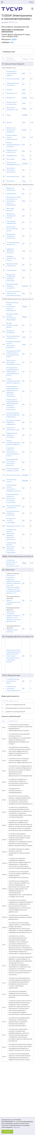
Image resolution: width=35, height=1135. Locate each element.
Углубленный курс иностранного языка (12, 681)
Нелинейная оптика (13, 526)
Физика (9, 122)
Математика (10, 97)
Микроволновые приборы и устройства (12, 286)
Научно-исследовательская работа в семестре (13, 442)
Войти (31, 2)
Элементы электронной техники (11, 258)
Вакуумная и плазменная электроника (10, 236)
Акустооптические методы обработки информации (13, 415)
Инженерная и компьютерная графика (11, 73)
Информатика (11, 193)
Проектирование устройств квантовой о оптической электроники (12, 498)
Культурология (11, 93)
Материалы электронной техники (11, 216)
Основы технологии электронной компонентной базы (13, 293)
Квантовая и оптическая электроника (10, 170)
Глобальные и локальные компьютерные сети (13, 688)
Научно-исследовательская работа (13, 602)
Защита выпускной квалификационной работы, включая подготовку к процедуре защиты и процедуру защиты (13, 656)
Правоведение (11, 155)
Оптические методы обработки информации (13, 422)
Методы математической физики (12, 325)
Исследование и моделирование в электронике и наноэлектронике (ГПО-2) (12, 371)
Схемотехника (11, 270)
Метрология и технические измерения (11, 130)
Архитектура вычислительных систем (12, 228)
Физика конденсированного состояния (13, 144)
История (9, 89)
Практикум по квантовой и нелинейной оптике (13, 362)
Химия (8, 115)
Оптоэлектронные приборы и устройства (12, 513)
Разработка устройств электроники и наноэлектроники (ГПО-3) (12, 452)
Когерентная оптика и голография (10, 520)
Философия (10, 159)
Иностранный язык (13, 79)
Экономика (10, 181)
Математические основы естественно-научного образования (12, 306)
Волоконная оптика (13, 475)
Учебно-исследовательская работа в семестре (13, 381)
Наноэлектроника (12, 176)
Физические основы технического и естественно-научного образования (13, 201)
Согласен (7, 1131)
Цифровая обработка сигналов (10, 251)
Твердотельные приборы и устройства (11, 435)
